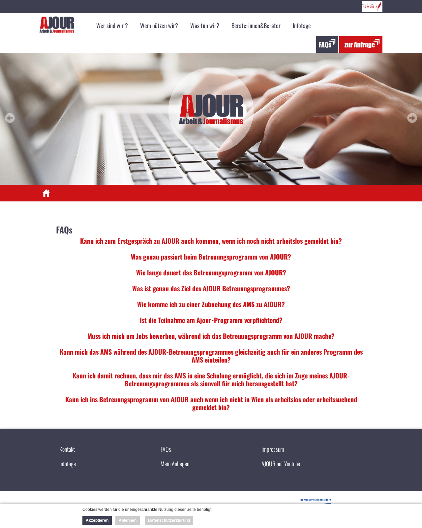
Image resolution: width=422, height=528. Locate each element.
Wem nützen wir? (159, 25)
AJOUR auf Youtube (280, 463)
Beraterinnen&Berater (256, 25)
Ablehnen (127, 520)
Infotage (302, 25)
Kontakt (67, 449)
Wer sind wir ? (112, 25)
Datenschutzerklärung (169, 520)
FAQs (166, 449)
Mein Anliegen (175, 463)
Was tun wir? (204, 25)
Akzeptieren (97, 520)
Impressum (272, 449)
